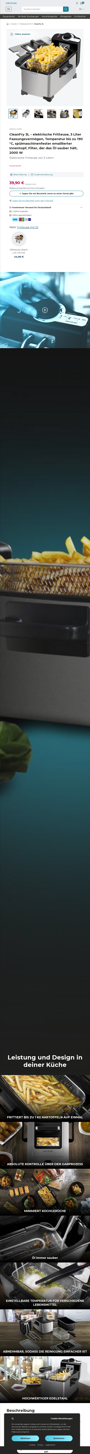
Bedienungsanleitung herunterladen (27, 188)
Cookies (32, 1445)
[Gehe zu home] (8, 24)
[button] (81, 113)
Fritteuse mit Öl (27, 227)
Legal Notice (50, 1445)
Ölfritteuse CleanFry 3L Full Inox (19, 251)
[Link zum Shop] (11, 3)
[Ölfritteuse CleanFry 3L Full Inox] (18, 238)
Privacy (40, 1445)
